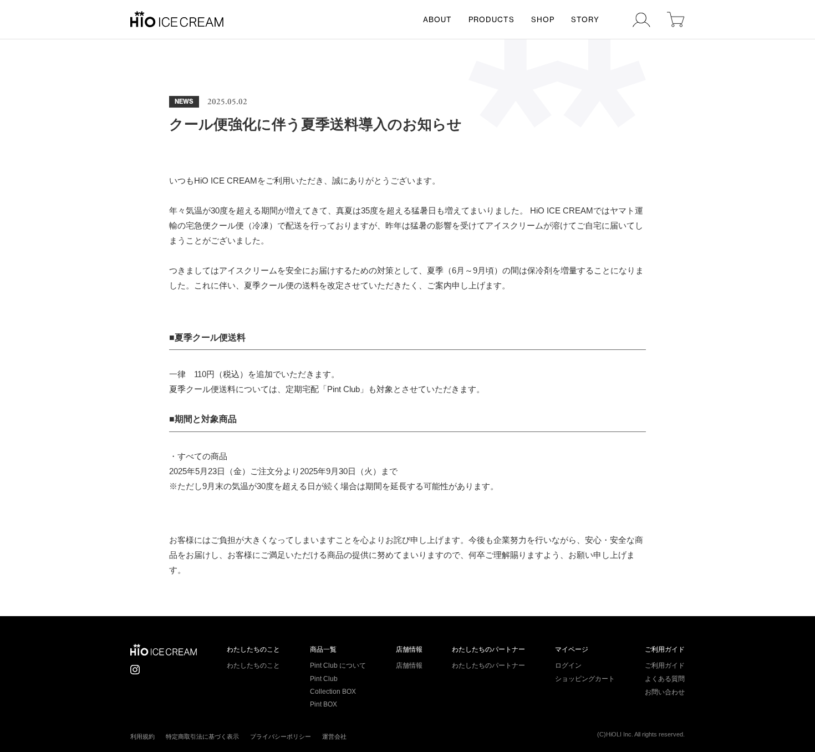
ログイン (568, 665)
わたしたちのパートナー (488, 649)
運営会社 (334, 736)
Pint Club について (338, 665)
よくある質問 (665, 679)
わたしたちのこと (253, 649)
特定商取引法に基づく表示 (202, 736)
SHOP (542, 19)
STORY (585, 19)
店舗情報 (409, 649)
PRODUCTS (491, 19)
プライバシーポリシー (280, 736)
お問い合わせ (665, 692)
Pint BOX (323, 704)
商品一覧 (323, 649)
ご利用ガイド (665, 649)
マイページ (571, 649)
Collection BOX (333, 691)
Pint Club (324, 679)
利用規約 (142, 736)
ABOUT (437, 19)
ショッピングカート (585, 679)
